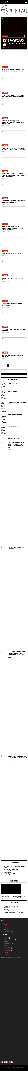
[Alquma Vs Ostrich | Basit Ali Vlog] (14, 244)
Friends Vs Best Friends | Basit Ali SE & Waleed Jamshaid (12, 304)
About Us (5, 924)
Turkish (5, 945)
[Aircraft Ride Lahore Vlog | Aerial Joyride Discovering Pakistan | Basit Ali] (14, 191)
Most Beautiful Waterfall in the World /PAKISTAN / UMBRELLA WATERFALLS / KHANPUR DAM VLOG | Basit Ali (14, 175)
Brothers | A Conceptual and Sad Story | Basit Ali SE (13, 355)
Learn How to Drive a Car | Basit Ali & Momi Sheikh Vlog (14, 330)
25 (17, 365)
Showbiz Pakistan (7, 943)
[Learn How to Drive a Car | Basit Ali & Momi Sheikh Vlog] (14, 320)
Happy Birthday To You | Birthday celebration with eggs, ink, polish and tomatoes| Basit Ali (12, 228)
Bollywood (6, 938)
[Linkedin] (12, 1062)
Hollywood (6, 941)
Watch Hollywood (7, 949)
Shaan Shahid (9, 872)
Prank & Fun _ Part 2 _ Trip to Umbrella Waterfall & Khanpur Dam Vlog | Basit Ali (13, 148)
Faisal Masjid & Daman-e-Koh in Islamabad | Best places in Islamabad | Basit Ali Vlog (13, 96)
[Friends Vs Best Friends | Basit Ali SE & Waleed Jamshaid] (14, 294)
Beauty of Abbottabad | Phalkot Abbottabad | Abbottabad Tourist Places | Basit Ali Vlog (13, 122)
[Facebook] (2, 1062)
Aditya (5, 866)
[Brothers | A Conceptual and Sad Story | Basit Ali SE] (14, 345)
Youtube (5, 36)
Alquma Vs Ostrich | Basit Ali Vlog (11, 254)
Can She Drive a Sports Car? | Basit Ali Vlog (12, 278)
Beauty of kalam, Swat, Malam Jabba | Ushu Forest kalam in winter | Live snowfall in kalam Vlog (14, 42)
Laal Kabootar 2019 (12, 871)
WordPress (16, 1069)
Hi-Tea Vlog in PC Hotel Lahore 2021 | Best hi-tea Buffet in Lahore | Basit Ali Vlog (13, 70)
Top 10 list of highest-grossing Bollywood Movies (14, 866)
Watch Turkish (7, 952)
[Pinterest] (9, 1062)
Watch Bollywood (7, 947)
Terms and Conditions (8, 931)
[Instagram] (7, 1062)
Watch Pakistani (7, 950)
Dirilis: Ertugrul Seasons (9, 940)
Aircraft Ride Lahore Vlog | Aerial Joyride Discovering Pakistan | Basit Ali (13, 201)
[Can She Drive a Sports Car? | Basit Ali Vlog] (14, 268)
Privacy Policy (6, 929)
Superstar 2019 (11, 874)
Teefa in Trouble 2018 (13, 869)
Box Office (6, 926)
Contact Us (6, 928)
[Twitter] (5, 1062)
